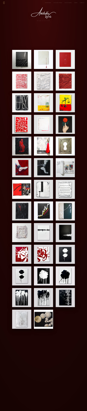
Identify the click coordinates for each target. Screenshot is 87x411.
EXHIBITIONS (48, 2)
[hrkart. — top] (4, 2)
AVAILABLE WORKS (57, 2)
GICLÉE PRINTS (68, 2)
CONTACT (82, 2)
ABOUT (75, 2)
